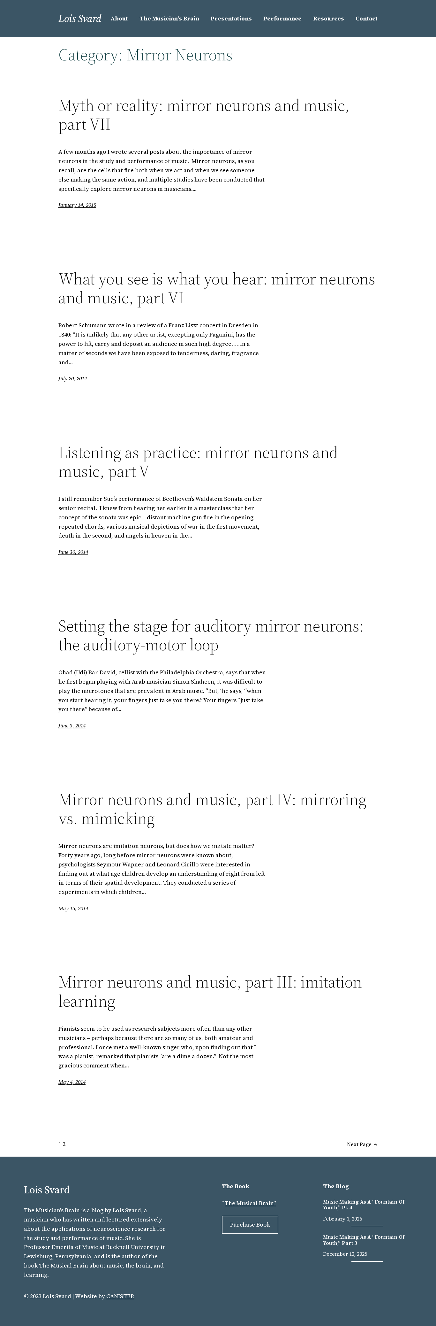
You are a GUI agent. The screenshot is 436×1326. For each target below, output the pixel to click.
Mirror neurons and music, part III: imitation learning (210, 991)
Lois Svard (79, 19)
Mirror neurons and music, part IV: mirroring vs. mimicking (212, 809)
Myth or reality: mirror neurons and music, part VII (204, 115)
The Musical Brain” (250, 1203)
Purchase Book (250, 1225)
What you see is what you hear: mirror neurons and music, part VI (216, 288)
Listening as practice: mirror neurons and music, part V (198, 462)
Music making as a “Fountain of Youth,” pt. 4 (364, 1205)
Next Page (362, 1144)
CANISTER (120, 1296)
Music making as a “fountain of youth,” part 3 (364, 1240)
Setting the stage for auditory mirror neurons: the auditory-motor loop (211, 635)
